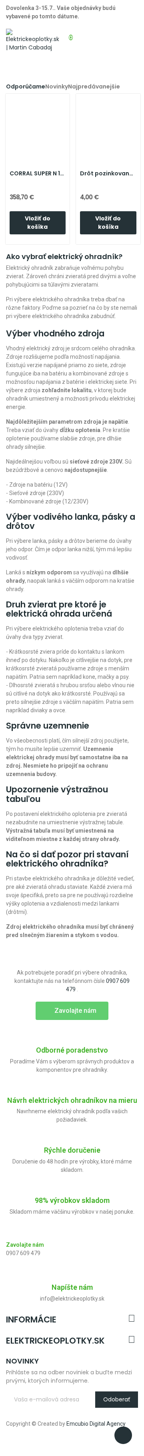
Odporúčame (25, 86)
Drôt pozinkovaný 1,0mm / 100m (108, 173)
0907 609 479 (23, 1253)
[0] (64, 33)
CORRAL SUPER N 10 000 (38, 173)
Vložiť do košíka (37, 222)
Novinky (56, 86)
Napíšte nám (72, 1287)
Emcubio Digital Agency (96, 1424)
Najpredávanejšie (94, 86)
